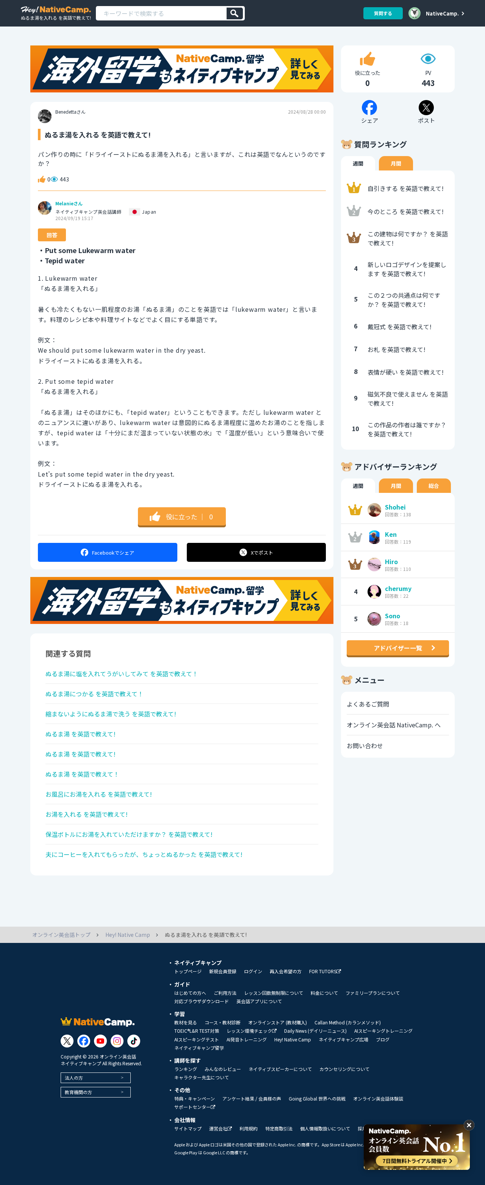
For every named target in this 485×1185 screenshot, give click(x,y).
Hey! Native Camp (292, 1039)
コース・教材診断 (223, 1022)
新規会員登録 (222, 971)
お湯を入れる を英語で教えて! (86, 814)
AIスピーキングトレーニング (383, 1031)
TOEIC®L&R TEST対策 (196, 1031)
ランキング (185, 1069)
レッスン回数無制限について (273, 993)
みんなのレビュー (223, 1069)
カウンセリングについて (344, 1069)
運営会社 (218, 1128)
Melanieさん (69, 203)
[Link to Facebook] (83, 1041)
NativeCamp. (442, 13)
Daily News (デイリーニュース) (315, 1031)
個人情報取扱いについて (325, 1128)
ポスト (262, 552)
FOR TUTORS (322, 971)
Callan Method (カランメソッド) (347, 1022)
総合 (434, 485)
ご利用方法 (225, 993)
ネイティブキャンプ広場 (343, 1039)
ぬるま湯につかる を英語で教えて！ (94, 693)
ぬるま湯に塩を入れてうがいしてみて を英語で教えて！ (121, 673)
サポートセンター (192, 1107)
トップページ (188, 971)
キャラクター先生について (201, 1077)
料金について (324, 993)
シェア (113, 552)
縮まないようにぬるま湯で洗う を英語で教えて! (110, 713)
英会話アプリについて (259, 1001)
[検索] (235, 13)
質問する (383, 13)
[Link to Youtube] (100, 1041)
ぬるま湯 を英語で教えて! (80, 733)
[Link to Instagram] (117, 1041)
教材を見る (185, 1022)
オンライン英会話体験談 (378, 1098)
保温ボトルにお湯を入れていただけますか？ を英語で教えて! (129, 834)
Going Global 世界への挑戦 (317, 1098)
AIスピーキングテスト (196, 1039)
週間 (358, 163)
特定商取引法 (279, 1128)
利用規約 (248, 1128)
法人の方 (74, 1077)
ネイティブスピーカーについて (280, 1069)
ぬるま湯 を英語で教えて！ (82, 774)
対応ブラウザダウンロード (201, 1001)
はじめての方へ (190, 993)
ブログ (383, 1039)
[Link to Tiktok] (133, 1041)
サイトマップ (188, 1128)
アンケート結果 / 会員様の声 (251, 1098)
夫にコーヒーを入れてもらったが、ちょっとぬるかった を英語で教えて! (143, 854)
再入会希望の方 (286, 971)
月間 (396, 163)
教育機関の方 (78, 1092)
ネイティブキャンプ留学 (199, 1048)
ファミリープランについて (373, 993)
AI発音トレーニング (247, 1039)
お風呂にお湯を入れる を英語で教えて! (98, 794)
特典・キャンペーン (194, 1098)
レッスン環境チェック (249, 1031)
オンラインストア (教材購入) (277, 1022)
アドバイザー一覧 (398, 647)
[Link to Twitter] (67, 1041)
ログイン (253, 971)
